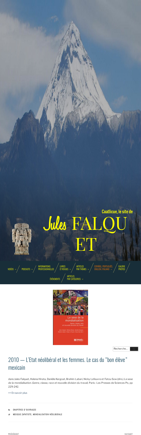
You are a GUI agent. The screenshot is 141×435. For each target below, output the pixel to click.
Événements (55, 279)
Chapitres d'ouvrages (24, 410)
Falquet (86, 233)
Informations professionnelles (46, 268)
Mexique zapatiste (22, 414)
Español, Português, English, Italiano (103, 268)
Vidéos (11, 269)
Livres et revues (64, 268)
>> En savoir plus (17, 392)
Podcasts (26, 269)
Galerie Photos (121, 268)
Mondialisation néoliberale (47, 414)
